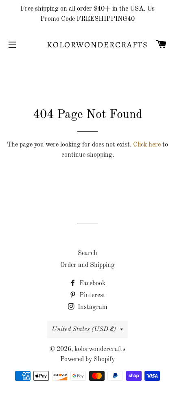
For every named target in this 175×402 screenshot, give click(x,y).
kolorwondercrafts (87, 44)
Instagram (91, 307)
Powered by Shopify (87, 359)
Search (87, 253)
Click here (147, 145)
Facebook (91, 283)
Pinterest (91, 295)
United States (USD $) (84, 329)
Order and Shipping (87, 265)
